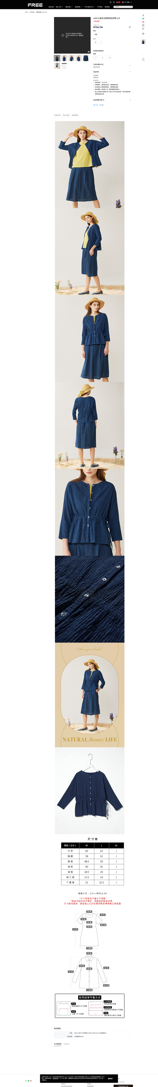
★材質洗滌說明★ (98, 50)
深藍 (96, 34)
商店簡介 (63, 1084)
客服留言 (89, 1084)
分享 (96, 105)
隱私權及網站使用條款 (66, 1086)
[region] (72, 35)
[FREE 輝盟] (35, 5)
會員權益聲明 (90, 1086)
